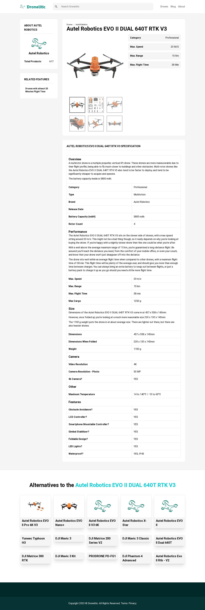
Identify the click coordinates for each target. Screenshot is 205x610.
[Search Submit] (56, 6)
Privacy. (133, 603)
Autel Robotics (39, 53)
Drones (164, 6)
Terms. (125, 603)
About (181, 6)
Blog (173, 6)
